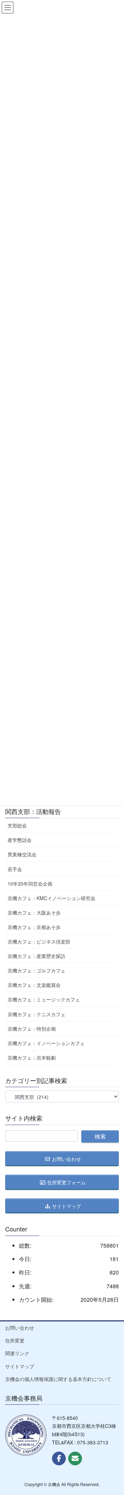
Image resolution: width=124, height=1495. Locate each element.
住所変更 (14, 1340)
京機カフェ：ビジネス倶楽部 (39, 941)
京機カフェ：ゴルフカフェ (36, 970)
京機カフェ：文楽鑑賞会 (34, 984)
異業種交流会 (22, 854)
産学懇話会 (20, 839)
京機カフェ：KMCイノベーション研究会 (51, 898)
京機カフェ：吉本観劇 (32, 1057)
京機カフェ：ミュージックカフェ (44, 999)
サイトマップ (19, 1366)
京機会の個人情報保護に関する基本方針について (58, 1378)
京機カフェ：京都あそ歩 (34, 927)
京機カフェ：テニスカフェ (36, 1014)
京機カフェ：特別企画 (32, 1028)
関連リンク (17, 1353)
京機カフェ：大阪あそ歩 (34, 912)
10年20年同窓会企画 (30, 883)
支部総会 (17, 825)
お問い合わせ (19, 1327)
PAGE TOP (113, 1443)
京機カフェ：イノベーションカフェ (46, 1043)
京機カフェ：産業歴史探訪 (36, 955)
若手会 (15, 869)
